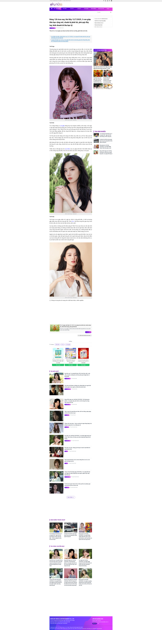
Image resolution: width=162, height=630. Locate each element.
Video (108, 8)
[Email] (112, 0)
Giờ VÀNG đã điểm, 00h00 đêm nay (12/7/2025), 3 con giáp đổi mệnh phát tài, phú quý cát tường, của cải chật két (70, 37)
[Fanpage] (104, 0)
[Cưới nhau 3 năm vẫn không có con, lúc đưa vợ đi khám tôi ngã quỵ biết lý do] (98, 86)
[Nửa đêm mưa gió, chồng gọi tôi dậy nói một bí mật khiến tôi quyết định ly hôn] (56, 452)
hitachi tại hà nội (104, 18)
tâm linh (57, 344)
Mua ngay (58, 364)
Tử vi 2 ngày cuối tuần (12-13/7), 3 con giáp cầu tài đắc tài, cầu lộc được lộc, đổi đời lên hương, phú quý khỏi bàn (75, 326)
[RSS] (110, 0)
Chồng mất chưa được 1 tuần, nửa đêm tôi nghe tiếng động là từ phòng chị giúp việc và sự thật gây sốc (78, 424)
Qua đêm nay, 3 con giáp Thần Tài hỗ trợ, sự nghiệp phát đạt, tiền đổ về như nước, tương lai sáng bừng (98, 80)
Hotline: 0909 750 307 (67, 0)
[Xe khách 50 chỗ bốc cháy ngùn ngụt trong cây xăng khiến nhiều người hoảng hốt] (70, 527)
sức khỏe (67, 148)
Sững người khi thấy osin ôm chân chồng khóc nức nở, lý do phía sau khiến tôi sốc (77, 460)
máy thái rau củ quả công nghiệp (100, 20)
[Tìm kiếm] (110, 12)
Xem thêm (89, 332)
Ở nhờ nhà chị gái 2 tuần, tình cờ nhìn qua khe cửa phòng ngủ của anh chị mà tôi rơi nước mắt (77, 484)
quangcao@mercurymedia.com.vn (101, 621)
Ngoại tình (67, 427)
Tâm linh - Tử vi (67, 378)
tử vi (73, 221)
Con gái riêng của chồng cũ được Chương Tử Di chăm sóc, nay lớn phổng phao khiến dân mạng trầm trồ (107, 81)
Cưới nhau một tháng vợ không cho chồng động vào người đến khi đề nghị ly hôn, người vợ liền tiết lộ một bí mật (77, 386)
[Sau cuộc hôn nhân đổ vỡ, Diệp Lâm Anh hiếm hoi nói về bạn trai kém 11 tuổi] (103, 58)
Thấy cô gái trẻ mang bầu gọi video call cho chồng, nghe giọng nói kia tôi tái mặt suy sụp (77, 412)
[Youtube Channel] (108, 0)
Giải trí (72, 8)
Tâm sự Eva (67, 487)
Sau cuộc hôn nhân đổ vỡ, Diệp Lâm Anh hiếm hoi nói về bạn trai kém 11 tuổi (103, 67)
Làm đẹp (79, 8)
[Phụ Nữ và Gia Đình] (56, 4)
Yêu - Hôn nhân (57, 8)
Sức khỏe (86, 8)
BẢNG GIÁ (94, 623)
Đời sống (65, 8)
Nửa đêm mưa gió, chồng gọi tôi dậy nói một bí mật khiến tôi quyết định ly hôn (77, 448)
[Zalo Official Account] (106, 0)
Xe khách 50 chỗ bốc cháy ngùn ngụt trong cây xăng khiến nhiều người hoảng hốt (70, 535)
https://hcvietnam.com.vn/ (99, 22)
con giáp (62, 125)
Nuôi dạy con (101, 8)
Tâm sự (66, 451)
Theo (84, 335)
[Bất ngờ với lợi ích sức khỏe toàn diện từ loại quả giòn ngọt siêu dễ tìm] (108, 86)
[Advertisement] (71, 312)
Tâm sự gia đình (67, 389)
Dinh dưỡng (93, 8)
